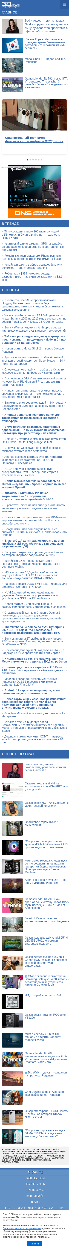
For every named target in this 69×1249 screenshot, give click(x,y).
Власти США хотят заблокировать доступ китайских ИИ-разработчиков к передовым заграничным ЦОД (33, 543)
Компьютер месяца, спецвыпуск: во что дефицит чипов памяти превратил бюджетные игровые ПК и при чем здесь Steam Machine (46, 866)
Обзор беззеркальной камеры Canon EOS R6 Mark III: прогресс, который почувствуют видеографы (46, 961)
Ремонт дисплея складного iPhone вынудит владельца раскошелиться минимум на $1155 (32, 257)
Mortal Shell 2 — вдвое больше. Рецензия (45, 60)
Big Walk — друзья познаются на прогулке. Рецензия (46, 1074)
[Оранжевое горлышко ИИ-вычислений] (12, 828)
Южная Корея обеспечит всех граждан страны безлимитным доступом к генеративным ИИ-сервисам (45, 44)
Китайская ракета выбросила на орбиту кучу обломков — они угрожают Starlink (32, 266)
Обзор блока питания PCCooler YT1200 (45, 1016)
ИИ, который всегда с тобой (43, 995)
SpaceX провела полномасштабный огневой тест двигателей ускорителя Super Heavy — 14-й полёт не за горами (33, 360)
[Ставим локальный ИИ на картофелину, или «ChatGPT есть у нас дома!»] (12, 789)
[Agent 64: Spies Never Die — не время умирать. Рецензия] (12, 886)
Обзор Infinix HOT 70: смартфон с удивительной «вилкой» (46, 804)
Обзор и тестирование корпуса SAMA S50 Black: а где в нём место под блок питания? (45, 1133)
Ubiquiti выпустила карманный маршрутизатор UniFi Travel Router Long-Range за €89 (34, 440)
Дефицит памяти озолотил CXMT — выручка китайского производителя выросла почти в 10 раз (32, 739)
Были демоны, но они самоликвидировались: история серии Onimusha (46, 767)
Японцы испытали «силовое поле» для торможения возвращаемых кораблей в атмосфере (31, 418)
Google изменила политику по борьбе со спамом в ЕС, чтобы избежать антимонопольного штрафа (34, 532)
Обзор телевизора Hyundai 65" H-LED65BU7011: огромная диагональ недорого (47, 940)
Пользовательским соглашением (22, 1228)
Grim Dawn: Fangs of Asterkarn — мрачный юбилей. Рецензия (46, 1093)
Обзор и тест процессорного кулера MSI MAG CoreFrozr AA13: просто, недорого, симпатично (46, 844)
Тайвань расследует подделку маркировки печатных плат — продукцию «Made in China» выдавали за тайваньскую (34, 339)
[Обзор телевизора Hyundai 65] (12, 943)
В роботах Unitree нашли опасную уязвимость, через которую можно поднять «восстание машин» (33, 508)
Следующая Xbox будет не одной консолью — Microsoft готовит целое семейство (33, 449)
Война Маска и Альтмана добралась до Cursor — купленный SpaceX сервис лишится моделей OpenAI (34, 484)
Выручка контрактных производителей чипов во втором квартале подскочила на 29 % (33, 554)
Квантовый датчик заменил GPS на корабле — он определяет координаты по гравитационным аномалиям (34, 246)
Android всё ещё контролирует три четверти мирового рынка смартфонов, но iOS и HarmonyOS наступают (32, 460)
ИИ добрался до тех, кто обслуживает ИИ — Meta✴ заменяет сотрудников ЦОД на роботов (34, 660)
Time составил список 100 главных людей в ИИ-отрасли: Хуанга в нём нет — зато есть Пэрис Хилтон (31, 234)
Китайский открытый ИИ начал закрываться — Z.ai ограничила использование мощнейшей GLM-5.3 (27, 496)
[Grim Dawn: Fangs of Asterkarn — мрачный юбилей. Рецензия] (12, 1097)
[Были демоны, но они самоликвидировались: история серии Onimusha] (12, 770)
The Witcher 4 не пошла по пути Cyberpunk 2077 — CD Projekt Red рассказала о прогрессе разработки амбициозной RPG (33, 630)
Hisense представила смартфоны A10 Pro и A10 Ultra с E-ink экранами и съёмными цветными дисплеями (34, 670)
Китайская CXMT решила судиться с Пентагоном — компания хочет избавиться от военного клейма (32, 563)
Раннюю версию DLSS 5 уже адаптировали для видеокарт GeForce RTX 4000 (34, 585)
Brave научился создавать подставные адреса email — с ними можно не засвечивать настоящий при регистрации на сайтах (34, 430)
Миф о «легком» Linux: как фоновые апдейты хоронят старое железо (43, 1036)
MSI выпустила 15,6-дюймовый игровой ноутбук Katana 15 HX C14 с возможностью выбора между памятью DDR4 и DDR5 (30, 575)
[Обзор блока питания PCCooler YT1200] (12, 1020)
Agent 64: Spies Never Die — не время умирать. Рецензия (45, 881)
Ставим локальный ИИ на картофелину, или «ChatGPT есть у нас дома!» (46, 786)
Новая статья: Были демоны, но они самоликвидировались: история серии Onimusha (34, 605)
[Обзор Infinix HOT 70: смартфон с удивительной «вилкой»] (12, 808)
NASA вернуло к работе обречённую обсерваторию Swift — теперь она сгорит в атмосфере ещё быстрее (30, 472)
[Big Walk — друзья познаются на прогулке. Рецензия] (12, 1078)
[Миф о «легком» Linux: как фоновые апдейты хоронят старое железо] (12, 1040)
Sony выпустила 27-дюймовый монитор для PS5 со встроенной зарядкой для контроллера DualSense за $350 (32, 641)
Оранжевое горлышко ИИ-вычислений (42, 823)
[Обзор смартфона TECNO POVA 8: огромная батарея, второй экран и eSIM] (12, 1117)
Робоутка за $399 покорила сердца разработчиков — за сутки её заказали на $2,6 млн (32, 276)
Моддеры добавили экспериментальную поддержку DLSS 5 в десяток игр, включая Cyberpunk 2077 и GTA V (30, 681)
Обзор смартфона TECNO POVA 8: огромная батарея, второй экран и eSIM (46, 1114)
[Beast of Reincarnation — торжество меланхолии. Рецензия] (12, 924)
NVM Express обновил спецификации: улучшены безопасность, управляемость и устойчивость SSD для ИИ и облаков (30, 595)
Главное (10, 12)
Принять (34, 1243)
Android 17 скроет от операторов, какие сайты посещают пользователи (31, 692)
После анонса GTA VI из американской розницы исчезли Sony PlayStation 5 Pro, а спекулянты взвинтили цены (34, 381)
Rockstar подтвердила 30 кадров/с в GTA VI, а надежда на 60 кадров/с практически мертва (33, 652)
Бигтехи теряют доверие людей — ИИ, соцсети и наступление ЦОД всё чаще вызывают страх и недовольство (34, 405)
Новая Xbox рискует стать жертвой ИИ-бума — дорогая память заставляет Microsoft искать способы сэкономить (34, 520)
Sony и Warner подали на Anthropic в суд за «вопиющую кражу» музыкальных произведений (34, 329)
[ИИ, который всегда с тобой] (12, 1001)
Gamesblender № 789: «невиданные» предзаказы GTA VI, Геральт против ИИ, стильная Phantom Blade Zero (46, 1057)
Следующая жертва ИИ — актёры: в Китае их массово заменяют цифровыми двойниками (33, 371)
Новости (10, 290)
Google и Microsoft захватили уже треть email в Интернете (33, 715)
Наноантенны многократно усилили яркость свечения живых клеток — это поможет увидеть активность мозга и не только (33, 393)
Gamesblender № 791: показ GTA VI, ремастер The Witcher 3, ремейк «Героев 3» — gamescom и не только (46, 83)
